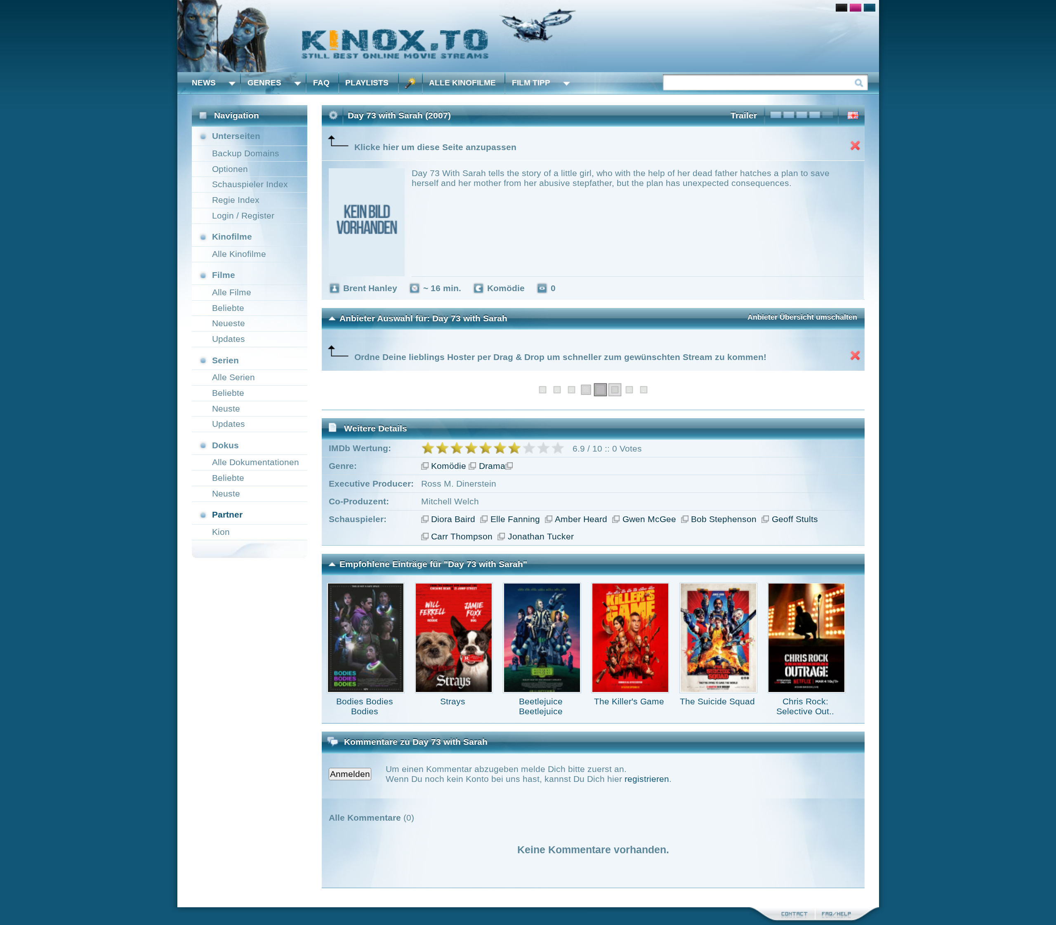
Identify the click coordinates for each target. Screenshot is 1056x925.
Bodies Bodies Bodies (364, 706)
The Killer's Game (629, 701)
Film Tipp (531, 82)
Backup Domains (245, 153)
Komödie (448, 466)
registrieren (647, 779)
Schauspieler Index (250, 184)
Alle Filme (231, 292)
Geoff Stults (795, 519)
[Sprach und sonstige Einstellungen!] (410, 83)
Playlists (367, 82)
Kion (221, 532)
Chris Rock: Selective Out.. (805, 706)
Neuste (226, 408)
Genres (264, 82)
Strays (452, 701)
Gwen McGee (649, 519)
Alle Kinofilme (462, 82)
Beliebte (228, 308)
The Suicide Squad (717, 701)
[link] (528, 36)
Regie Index (235, 200)
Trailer (744, 115)
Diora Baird (453, 519)
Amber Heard (581, 519)
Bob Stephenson (724, 519)
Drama (492, 466)
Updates (228, 339)
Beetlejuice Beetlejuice (541, 706)
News (204, 82)
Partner (227, 514)
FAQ (321, 82)
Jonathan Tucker (541, 536)
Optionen (230, 169)
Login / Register (243, 215)
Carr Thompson (462, 536)
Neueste (228, 323)
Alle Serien (233, 377)
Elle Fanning (515, 519)
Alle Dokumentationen (255, 462)
